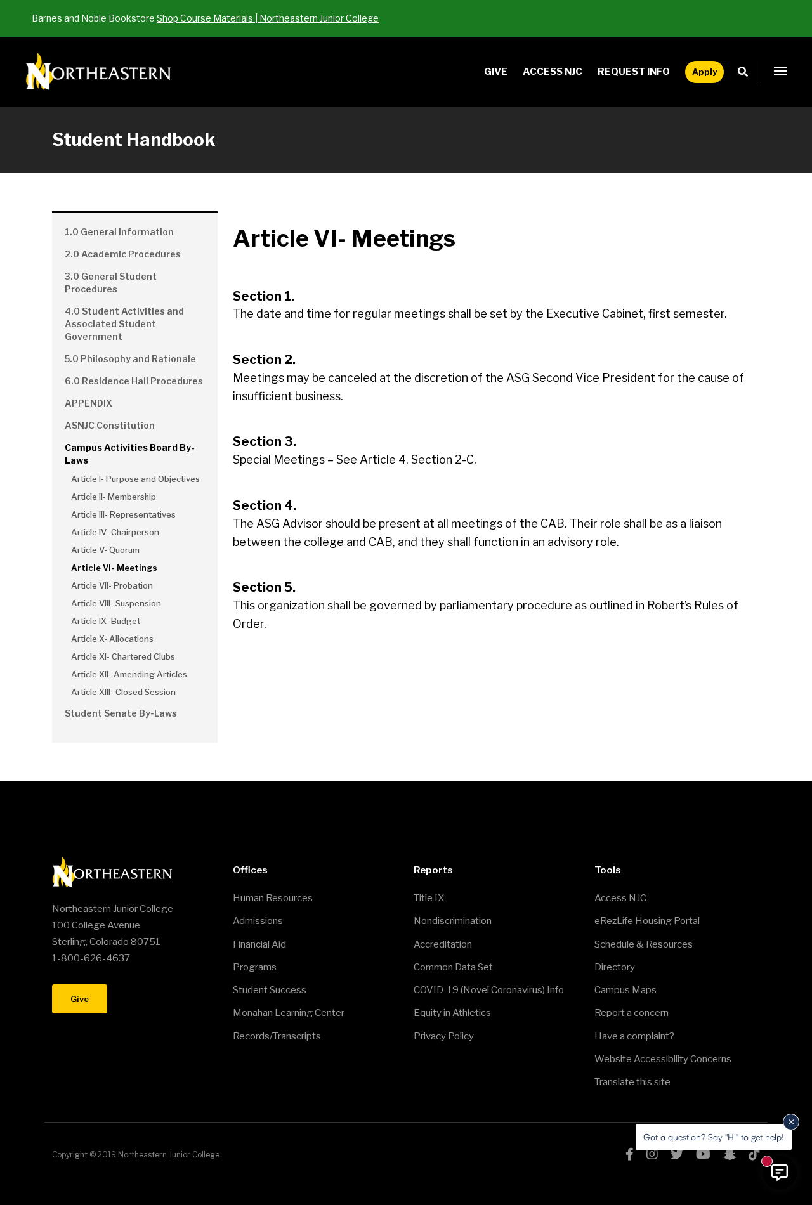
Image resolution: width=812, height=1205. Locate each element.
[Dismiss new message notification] (791, 1122)
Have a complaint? (634, 1036)
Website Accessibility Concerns (662, 1059)
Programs (255, 967)
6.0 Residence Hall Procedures (134, 380)
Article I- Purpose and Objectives (135, 479)
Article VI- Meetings (114, 568)
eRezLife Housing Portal (647, 921)
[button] (780, 72)
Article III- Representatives (123, 514)
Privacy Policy (444, 1036)
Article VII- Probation (112, 585)
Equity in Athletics (452, 1013)
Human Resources (273, 898)
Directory (614, 967)
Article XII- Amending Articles (129, 674)
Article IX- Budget (105, 621)
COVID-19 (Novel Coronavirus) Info (489, 990)
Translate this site (632, 1082)
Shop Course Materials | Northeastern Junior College (268, 18)
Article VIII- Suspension (116, 603)
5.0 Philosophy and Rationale (130, 358)
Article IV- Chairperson (115, 532)
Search (746, 72)
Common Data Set (453, 967)
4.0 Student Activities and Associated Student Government (124, 324)
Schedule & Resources (643, 944)
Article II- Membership (113, 497)
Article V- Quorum (105, 550)
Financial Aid (259, 944)
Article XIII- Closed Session (123, 692)
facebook (629, 1154)
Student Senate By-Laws (121, 713)
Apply (704, 72)
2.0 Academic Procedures (123, 254)
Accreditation (443, 944)
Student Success (269, 990)
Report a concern (631, 1013)
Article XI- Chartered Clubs (123, 656)
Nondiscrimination (453, 921)
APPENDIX (88, 403)
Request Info (634, 71)
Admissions (258, 921)
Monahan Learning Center (288, 1013)
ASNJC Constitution (110, 425)
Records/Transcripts (277, 1036)
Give (496, 71)
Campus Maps (625, 990)
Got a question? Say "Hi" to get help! (713, 1136)
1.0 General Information (119, 231)
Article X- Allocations (112, 639)
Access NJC (552, 71)
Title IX (429, 898)
